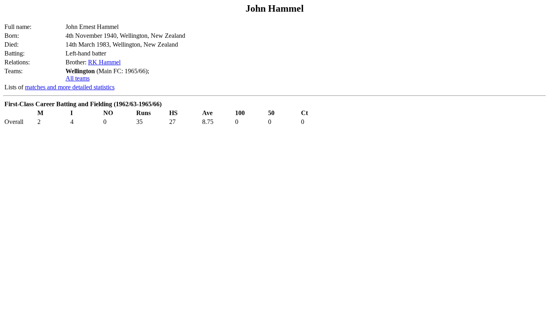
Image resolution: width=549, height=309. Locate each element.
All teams (78, 78)
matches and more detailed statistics (70, 87)
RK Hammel (104, 62)
